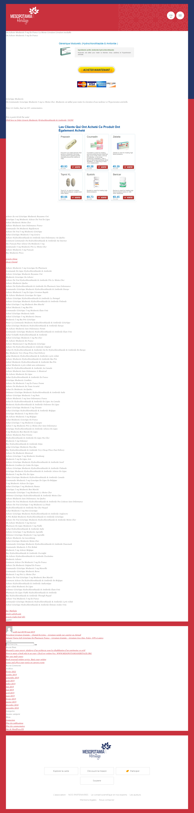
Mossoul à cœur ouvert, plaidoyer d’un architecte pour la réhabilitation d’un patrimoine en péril (45, 650)
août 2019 (10, 680)
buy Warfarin (11, 610)
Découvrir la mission (97, 771)
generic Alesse (11, 258)
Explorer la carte (61, 771)
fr (170, 15)
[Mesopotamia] (25, 15)
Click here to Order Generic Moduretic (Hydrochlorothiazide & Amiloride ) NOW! (40, 120)
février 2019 (11, 698)
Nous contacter (106, 800)
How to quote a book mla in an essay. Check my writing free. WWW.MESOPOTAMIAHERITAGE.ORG (49, 653)
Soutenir (97, 780)
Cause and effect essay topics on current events (25, 662)
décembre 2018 (12, 705)
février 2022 (11, 671)
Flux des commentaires (15, 726)
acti (14, 631)
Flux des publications (14, 723)
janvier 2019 (11, 702)
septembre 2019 (12, 677)
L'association (59, 794)
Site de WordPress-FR (15, 729)
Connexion (10, 720)
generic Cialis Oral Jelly (15, 616)
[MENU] (180, 15)
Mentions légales (88, 800)
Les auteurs (135, 794)
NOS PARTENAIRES (78, 794)
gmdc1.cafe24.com (13, 613)
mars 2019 (10, 695)
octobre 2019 (11, 674)
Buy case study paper (14, 656)
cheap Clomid (11, 262)
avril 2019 (10, 692)
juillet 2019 (10, 683)
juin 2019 (10, 686)
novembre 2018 (12, 708)
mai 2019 (10, 689)
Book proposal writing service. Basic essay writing (26, 659)
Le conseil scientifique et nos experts (109, 794)
